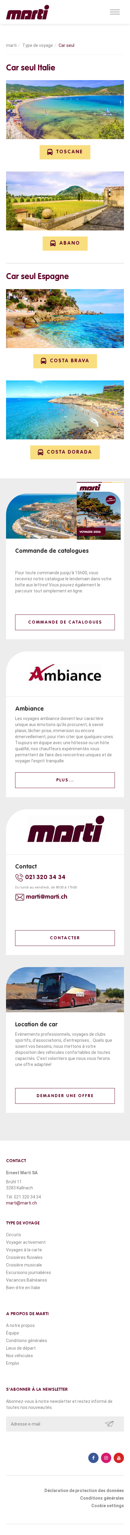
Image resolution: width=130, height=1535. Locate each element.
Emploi (12, 1363)
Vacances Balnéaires (26, 1280)
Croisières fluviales (24, 1257)
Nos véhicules (19, 1355)
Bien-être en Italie (23, 1287)
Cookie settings (107, 1505)
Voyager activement (26, 1242)
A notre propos (20, 1325)
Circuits (13, 1234)
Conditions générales (26, 1340)
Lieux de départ (21, 1348)
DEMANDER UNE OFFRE (65, 1096)
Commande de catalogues (65, 622)
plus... (65, 780)
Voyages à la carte (24, 1249)
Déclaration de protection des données (84, 1490)
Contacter (65, 938)
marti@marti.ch (21, 1203)
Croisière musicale (24, 1265)
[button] (65, 152)
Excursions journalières (28, 1272)
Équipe (12, 1333)
